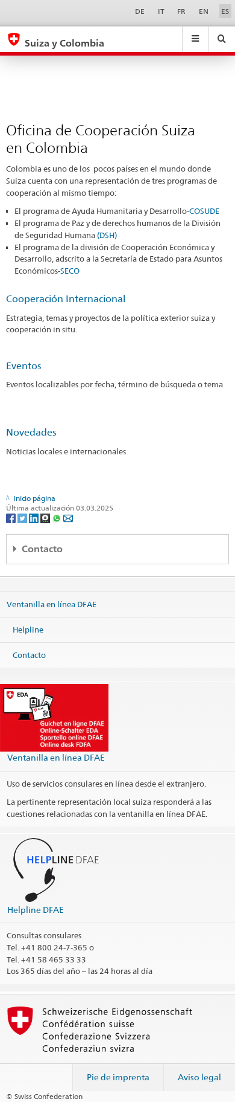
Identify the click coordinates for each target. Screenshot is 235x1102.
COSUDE (204, 211)
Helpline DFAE (35, 909)
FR (181, 11)
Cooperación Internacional (65, 298)
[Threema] (46, 517)
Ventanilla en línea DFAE (51, 604)
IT (161, 11)
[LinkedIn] (34, 517)
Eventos (23, 366)
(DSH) (107, 235)
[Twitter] (23, 517)
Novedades (31, 432)
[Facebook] (11, 517)
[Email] (68, 517)
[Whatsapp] (57, 517)
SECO (70, 271)
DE (140, 11)
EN (203, 11)
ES (225, 11)
